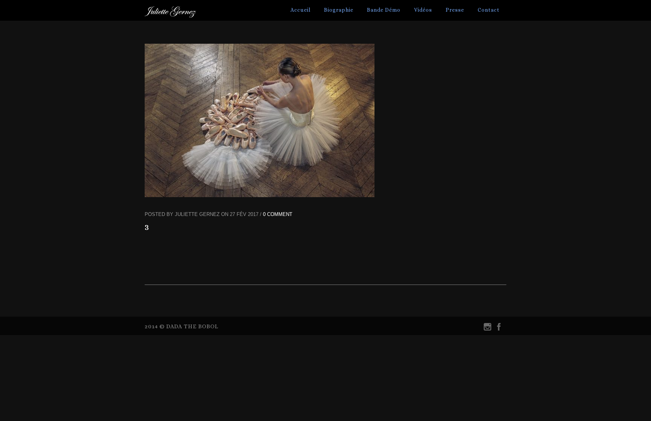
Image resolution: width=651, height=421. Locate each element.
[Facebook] (499, 328)
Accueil (300, 10)
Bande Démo (383, 10)
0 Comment (277, 214)
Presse (455, 10)
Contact (489, 10)
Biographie (338, 10)
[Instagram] (487, 328)
